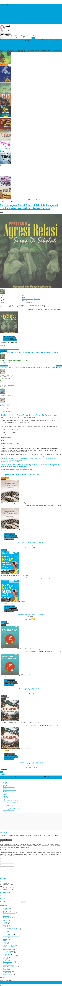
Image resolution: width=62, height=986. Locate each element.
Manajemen (6, 943)
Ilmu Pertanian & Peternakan (11, 808)
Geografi (5, 797)
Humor (5, 799)
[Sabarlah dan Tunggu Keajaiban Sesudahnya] (5, 152)
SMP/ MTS (6, 969)
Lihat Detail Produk (9, 539)
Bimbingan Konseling (12, 200)
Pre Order (3, 549)
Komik (5, 942)
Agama (5, 782)
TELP (9, 44)
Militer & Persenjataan (9, 946)
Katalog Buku (7, 21)
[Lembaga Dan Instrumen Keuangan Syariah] (5, 82)
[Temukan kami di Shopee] (7, 869)
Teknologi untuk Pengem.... (7, 395)
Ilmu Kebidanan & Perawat (10, 800)
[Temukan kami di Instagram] (7, 866)
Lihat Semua (8, 839)
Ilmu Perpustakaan (8, 807)
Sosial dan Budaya (8, 971)
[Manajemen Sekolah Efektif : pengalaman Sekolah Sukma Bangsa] (2, 374)
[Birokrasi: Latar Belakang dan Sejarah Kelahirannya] (5, 128)
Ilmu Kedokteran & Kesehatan (11, 802)
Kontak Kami (53, 40)
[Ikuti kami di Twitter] (7, 863)
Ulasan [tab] (5, 410)
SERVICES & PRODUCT (9, 18)
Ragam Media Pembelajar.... (7, 385)
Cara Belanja (6, 9)
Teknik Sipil (6, 972)
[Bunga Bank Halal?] (5, 175)
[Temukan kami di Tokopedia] (7, 872)
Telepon (9, 338)
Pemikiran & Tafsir (8, 952)
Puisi (4, 959)
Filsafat (5, 794)
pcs (1, 772)
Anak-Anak (6, 784)
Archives (2, 980)
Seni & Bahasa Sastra (9, 966)
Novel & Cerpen (7, 951)
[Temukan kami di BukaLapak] (7, 875)
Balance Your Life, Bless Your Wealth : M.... (31, 688)
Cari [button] (33, 37)
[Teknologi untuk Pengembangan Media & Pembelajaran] (2, 394)
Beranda (6, 7)
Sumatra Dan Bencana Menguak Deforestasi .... (31, 762)
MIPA (4, 948)
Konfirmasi (6, 13)
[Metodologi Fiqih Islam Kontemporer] (5, 140)
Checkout (46, 776)
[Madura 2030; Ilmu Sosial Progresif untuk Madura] (5, 105)
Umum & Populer (8, 974)
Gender (5, 796)
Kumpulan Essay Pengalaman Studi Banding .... (31, 614)
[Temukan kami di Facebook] (7, 860)
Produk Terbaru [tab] (7, 411)
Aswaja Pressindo (9, 458)
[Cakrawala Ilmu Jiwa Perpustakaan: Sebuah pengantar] (10, 501)
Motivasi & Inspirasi (8, 949)
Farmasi (5, 793)
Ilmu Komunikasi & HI (9, 805)
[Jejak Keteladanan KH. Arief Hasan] (5, 186)
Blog (4, 914)
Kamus (5, 811)
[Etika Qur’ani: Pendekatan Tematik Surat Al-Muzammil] (5, 93)
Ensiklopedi (6, 791)
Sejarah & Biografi (8, 965)
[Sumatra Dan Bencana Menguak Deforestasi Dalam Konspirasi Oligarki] (10, 721)
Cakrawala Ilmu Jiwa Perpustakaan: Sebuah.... (31, 542)
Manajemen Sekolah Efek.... (7, 375)
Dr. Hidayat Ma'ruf (20, 458)
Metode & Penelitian (8, 945)
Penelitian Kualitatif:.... (6, 404)
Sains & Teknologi (8, 962)
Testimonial (6, 20)
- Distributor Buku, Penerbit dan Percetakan (16, 983)
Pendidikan (37, 299)
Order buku (6, 15)
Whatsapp (10, 339)
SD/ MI (5, 963)
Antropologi (6, 785)
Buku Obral (6, 788)
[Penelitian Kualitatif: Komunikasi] (2, 402)
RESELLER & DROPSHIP (9, 17)
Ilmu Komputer (7, 804)
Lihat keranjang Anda (6, 362)
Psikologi (5, 957)
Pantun (8, 960)
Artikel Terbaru (7, 23)
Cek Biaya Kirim (7, 10)
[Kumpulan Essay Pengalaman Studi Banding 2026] (10, 573)
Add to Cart (3, 350)
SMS (8, 43)
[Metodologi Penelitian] (5, 163)
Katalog (5, 12)
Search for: (3, 902)
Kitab (4, 940)
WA (8, 46)
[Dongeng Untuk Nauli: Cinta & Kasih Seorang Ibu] (5, 63)
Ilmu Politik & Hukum (8, 810)
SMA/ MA (5, 968)
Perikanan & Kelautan (9, 956)
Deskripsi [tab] (5, 408)
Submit (2, 839)
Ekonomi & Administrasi (9, 790)
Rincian (15, 776)
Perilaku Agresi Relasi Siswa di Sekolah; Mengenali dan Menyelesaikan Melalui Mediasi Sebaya (29, 207)
